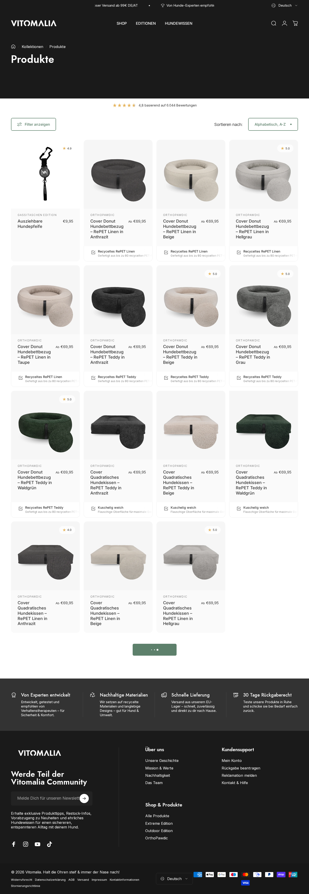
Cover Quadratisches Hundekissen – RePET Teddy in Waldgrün (251, 482)
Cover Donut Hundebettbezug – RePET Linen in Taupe (34, 354)
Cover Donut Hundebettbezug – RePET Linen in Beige (179, 228)
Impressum (99, 879)
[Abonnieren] (84, 798)
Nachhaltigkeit (157, 775)
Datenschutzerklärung (50, 879)
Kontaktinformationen (124, 879)
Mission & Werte (159, 768)
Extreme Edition (159, 823)
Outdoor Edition (159, 830)
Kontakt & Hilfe (235, 782)
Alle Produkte (157, 816)
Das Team (154, 782)
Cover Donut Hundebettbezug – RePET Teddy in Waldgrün (35, 479)
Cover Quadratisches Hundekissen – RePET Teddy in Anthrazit (105, 482)
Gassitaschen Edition (37, 215)
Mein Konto (232, 760)
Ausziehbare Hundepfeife (30, 223)
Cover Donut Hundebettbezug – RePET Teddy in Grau (253, 354)
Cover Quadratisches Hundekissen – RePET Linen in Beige (105, 613)
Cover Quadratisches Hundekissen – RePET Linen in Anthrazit (32, 613)
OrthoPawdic (102, 215)
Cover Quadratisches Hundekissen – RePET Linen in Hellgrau (178, 613)
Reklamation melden (239, 775)
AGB (71, 879)
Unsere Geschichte (162, 760)
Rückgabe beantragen (241, 768)
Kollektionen (32, 46)
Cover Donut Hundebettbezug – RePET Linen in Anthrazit (107, 228)
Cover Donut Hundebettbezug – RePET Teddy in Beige (180, 354)
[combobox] (284, 5)
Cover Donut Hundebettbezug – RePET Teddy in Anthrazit (107, 354)
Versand (83, 879)
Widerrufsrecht (21, 879)
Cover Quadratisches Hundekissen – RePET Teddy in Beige (178, 482)
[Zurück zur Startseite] (13, 46)
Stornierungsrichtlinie (25, 886)
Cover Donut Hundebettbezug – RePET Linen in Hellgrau (252, 228)
